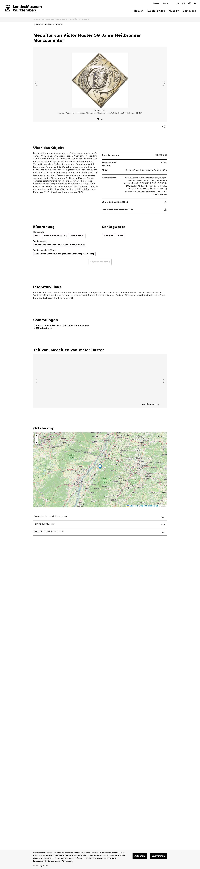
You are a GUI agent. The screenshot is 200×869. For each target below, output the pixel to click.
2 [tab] (102, 119)
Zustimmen (158, 856)
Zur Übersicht (149, 404)
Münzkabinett (44, 328)
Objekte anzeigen (100, 262)
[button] (100, 467)
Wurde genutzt (40, 241)
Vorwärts (164, 83)
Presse (156, 3)
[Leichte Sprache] (183, 3)
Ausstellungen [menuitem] (156, 11)
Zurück (36, 83)
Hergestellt (38, 232)
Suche (165, 3)
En (195, 3)
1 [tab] (98, 119)
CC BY (138, 113)
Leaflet (133, 506)
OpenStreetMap (149, 506)
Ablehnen (139, 856)
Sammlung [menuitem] (189, 11)
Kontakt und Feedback (48, 531)
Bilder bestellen (44, 524)
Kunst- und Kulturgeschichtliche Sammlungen (62, 325)
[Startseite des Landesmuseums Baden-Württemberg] (23, 10)
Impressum (38, 861)
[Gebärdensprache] (189, 3)
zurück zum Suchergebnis (49, 24)
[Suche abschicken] (178, 3)
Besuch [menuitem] (138, 11)
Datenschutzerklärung (105, 858)
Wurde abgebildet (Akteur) (45, 250)
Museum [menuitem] (174, 11)
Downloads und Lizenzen (50, 516)
